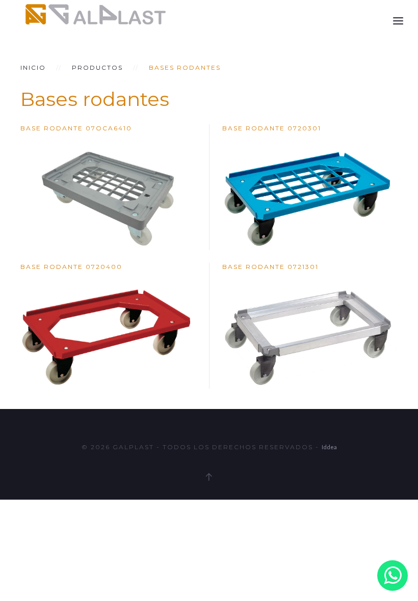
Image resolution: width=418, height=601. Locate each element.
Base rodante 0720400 (71, 266)
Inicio (33, 67)
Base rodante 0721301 (270, 266)
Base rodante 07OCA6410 (76, 128)
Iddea (329, 447)
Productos (97, 67)
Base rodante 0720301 (271, 128)
